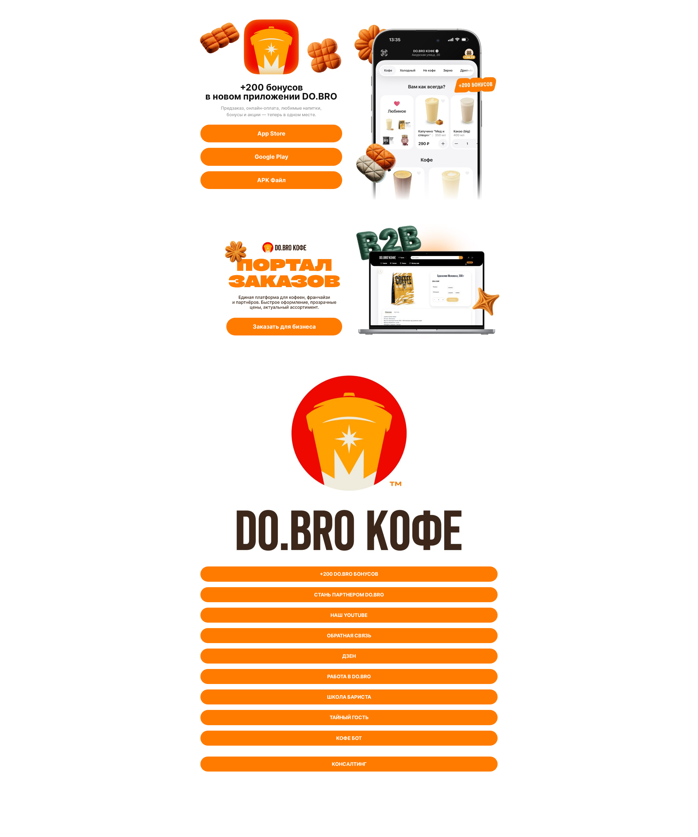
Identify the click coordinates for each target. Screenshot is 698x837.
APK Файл (271, 180)
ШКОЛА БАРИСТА (349, 697)
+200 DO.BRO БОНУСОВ (349, 574)
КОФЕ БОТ (349, 738)
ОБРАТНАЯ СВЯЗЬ (349, 635)
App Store (271, 133)
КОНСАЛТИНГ (349, 764)
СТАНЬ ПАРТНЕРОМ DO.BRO (349, 595)
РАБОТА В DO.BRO (349, 676)
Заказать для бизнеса (284, 326)
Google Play (271, 156)
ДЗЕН (349, 656)
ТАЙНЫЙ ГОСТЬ (349, 717)
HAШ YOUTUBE (349, 615)
